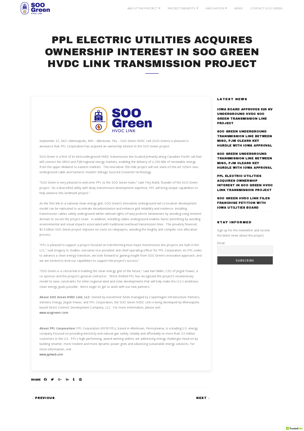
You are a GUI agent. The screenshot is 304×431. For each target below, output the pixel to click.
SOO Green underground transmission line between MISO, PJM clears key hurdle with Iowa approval (244, 138)
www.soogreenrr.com (53, 313)
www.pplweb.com (51, 354)
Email (221, 243)
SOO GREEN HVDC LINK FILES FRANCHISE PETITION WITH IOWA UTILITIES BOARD (243, 203)
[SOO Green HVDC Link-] (35, 8)
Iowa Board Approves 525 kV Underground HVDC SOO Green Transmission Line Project (245, 116)
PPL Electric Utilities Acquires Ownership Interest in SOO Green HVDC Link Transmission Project (245, 182)
